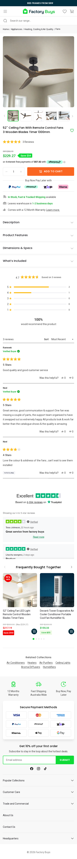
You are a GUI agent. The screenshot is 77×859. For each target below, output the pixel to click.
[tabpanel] (20, 604)
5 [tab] (43, 638)
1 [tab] (33, 639)
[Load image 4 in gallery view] (51, 115)
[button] (5, 11)
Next (71, 116)
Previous (6, 115)
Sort (46, 339)
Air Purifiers (46, 662)
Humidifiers (49, 667)
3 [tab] (38, 638)
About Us (8, 815)
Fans (58, 29)
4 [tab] (41, 638)
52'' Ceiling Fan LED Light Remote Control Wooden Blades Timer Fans (17, 614)
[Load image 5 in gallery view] (64, 115)
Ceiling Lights (63, 662)
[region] (38, 3)
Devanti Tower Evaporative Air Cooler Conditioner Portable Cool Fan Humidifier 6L (57, 614)
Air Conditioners (16, 662)
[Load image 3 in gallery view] (38, 115)
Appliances (16, 29)
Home (6, 29)
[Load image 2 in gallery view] (26, 115)
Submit (65, 760)
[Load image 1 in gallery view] (13, 115)
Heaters (32, 662)
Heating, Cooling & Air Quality (38, 29)
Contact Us (9, 826)
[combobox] (38, 20)
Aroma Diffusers (30, 667)
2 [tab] (36, 638)
